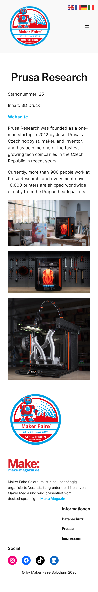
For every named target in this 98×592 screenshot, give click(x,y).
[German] (84, 7)
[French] (78, 7)
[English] (71, 7)
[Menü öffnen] (87, 26)
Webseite (18, 116)
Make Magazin (52, 498)
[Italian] (91, 7)
